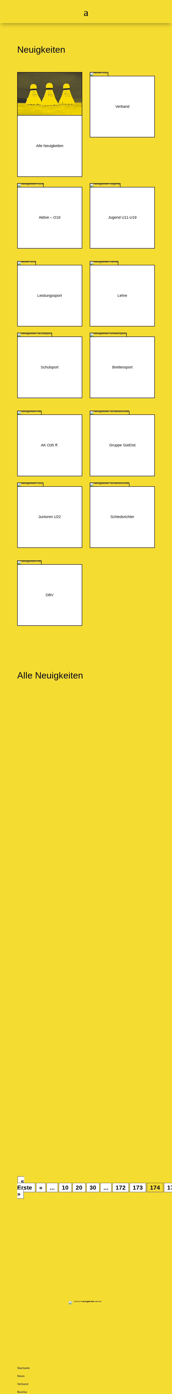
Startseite (23, 1368)
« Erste (24, 1184)
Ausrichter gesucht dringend (52, 1033)
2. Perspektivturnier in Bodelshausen (62, 984)
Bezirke (22, 1392)
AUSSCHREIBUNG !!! (46, 867)
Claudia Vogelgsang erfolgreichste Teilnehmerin (74, 1137)
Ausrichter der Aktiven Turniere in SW (63, 1081)
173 (138, 1187)
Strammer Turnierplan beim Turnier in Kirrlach (72, 819)
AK (42, 1146)
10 (65, 1187)
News (21, 1376)
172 (121, 1187)
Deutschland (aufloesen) (58, 715)
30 (93, 1187)
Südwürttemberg (52, 932)
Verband (22, 1384)
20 (79, 1187)
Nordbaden (48, 827)
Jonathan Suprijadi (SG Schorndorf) (61, 707)
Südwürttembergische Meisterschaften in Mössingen (79, 923)
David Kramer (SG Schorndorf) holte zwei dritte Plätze (81, 763)
